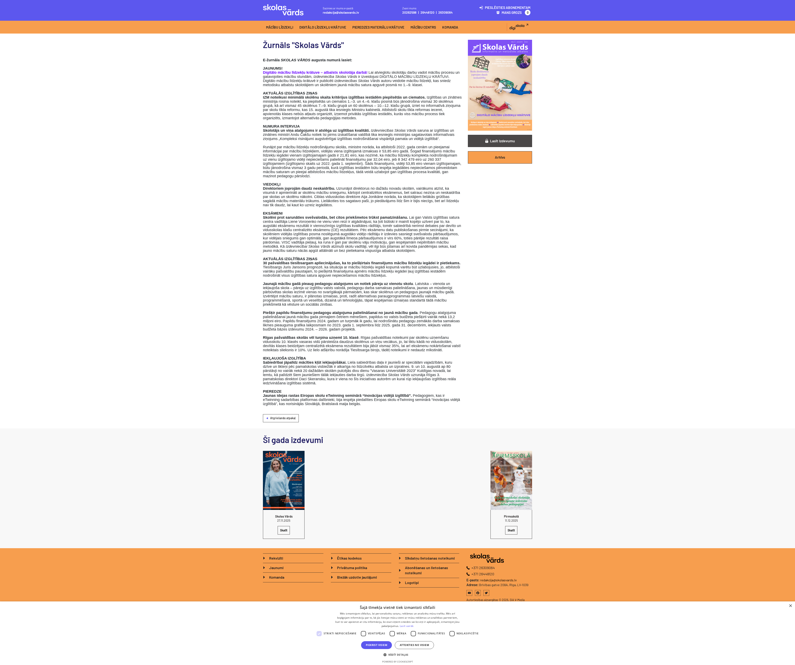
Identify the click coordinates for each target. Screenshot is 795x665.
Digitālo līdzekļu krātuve (322, 27)
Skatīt (283, 530)
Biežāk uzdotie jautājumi (357, 577)
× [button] (790, 605)
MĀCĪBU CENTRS (423, 27)
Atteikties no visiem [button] (414, 645)
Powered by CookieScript (397, 661)
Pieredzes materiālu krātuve (378, 27)
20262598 (409, 12)
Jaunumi (276, 567)
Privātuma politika (352, 567)
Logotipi (412, 582)
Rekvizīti (276, 558)
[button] (397, 654)
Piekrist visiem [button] (376, 645)
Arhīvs (500, 157)
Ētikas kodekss (349, 558)
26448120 (427, 12)
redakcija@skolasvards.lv (341, 12)
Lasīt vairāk (407, 626)
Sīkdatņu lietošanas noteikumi (430, 558)
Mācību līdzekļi (279, 27)
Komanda (450, 27)
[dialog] (397, 633)
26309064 (445, 12)
